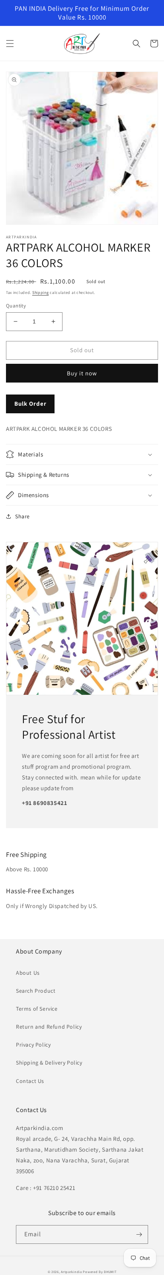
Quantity (16, 305)
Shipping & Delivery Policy (49, 1062)
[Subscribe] (139, 1234)
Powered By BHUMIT (99, 1271)
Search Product (35, 990)
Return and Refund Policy (49, 1026)
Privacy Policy (33, 1044)
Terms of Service (37, 1008)
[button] (10, 43)
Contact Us (30, 1081)
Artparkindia (71, 1271)
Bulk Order (30, 403)
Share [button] (22, 516)
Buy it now (82, 373)
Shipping (40, 292)
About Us (28, 972)
